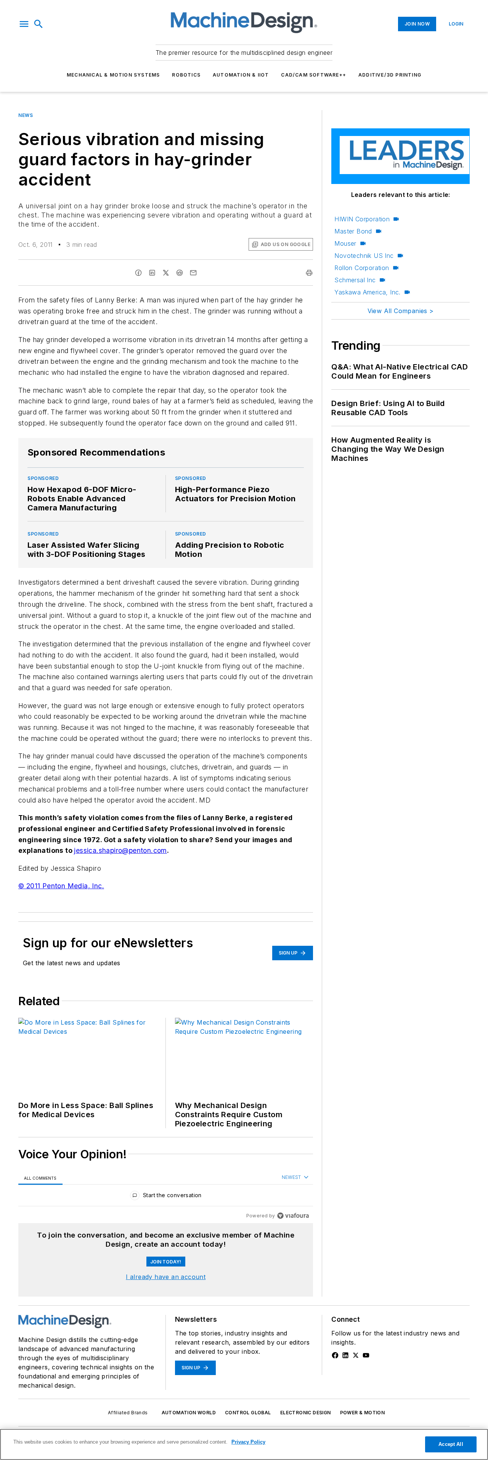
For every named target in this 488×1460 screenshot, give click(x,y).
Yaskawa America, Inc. (367, 292)
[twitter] (166, 273)
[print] (309, 273)
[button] (24, 24)
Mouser (345, 243)
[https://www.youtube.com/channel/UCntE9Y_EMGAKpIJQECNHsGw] (366, 1355)
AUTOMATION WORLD (189, 1412)
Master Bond (353, 231)
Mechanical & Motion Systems (113, 75)
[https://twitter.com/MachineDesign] (356, 1355)
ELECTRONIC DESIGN (305, 1412)
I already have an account (165, 1277)
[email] (193, 273)
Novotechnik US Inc (363, 255)
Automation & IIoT (241, 75)
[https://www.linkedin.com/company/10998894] (345, 1355)
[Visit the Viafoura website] (293, 1215)
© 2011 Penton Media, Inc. (61, 886)
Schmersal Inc (355, 280)
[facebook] (138, 273)
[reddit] (179, 273)
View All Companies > (401, 311)
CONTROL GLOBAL (248, 1412)
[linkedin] (152, 273)
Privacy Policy (248, 1442)
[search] (38, 24)
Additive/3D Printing (389, 75)
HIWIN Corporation (362, 219)
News (25, 115)
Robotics (186, 75)
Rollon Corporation (361, 268)
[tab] (40, 1178)
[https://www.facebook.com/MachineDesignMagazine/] (335, 1355)
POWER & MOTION (362, 1412)
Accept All (450, 1444)
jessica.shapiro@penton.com (120, 850)
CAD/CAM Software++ (313, 75)
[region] (165, 1197)
